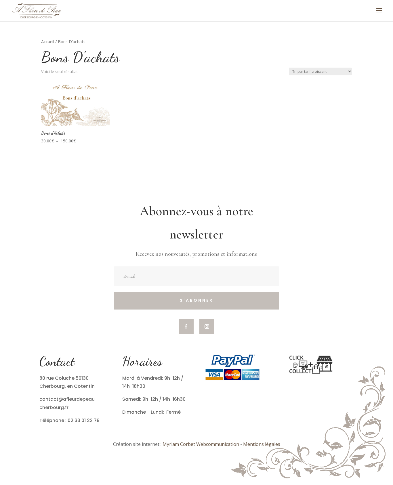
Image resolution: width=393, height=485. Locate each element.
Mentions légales (261, 444)
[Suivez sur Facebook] (186, 326)
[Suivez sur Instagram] (206, 326)
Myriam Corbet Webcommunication (200, 444)
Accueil (47, 41)
